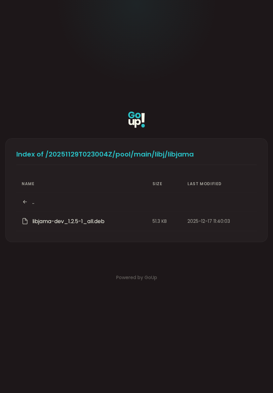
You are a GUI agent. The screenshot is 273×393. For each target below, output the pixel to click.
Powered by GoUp (136, 277)
